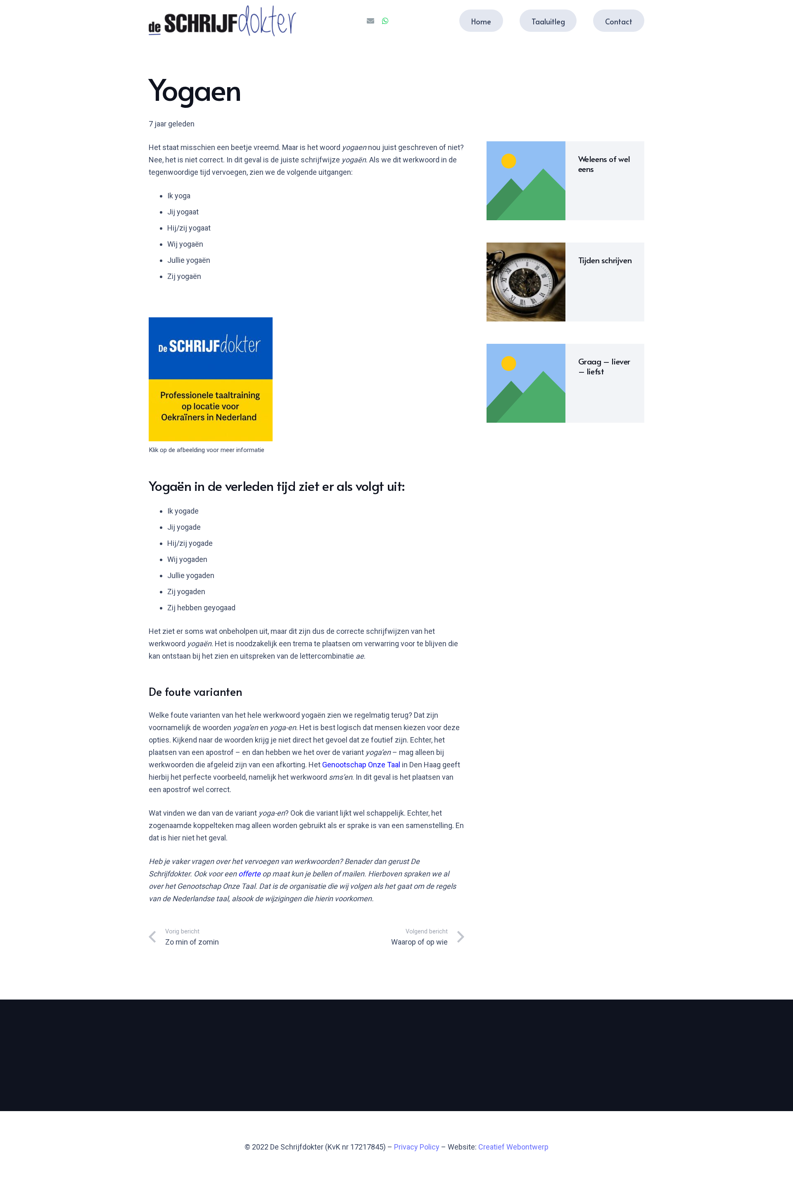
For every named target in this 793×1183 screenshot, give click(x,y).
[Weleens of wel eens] (526, 180)
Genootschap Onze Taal (361, 764)
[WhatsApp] (385, 20)
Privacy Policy (416, 1147)
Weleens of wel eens (604, 163)
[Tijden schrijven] (526, 282)
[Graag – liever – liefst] (526, 383)
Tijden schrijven (605, 260)
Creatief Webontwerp (513, 1147)
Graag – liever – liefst (604, 366)
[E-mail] (370, 20)
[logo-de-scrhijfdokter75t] (222, 20)
